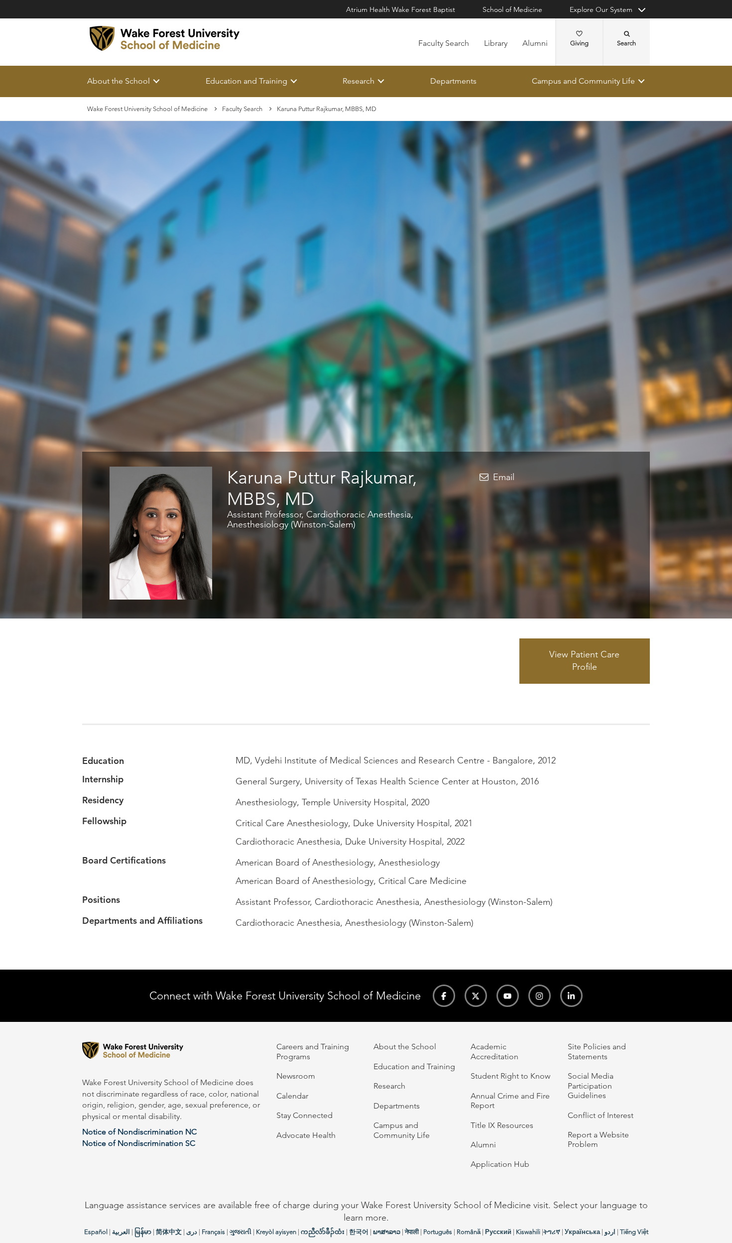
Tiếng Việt (634, 1232)
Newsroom (295, 1076)
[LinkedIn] (571, 996)
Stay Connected (304, 1115)
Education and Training (246, 81)
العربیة (121, 1232)
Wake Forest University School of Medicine (147, 109)
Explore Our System (601, 9)
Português (437, 1232)
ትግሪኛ (551, 1232)
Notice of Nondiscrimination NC (139, 1131)
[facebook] (444, 996)
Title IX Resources (502, 1125)
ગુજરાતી (240, 1232)
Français (213, 1232)
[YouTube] (507, 996)
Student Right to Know (510, 1076)
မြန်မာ (142, 1232)
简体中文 (169, 1232)
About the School (118, 81)
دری (191, 1232)
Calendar (292, 1096)
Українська (582, 1232)
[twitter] (476, 996)
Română (469, 1232)
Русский (498, 1232)
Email (503, 477)
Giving (579, 43)
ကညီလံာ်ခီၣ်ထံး (323, 1232)
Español (96, 1232)
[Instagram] (539, 996)
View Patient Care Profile (584, 661)
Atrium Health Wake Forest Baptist (400, 9)
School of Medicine (512, 9)
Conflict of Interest (600, 1115)
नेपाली (412, 1232)
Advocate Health (306, 1135)
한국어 (358, 1232)
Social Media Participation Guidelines (590, 1085)
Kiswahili (528, 1232)
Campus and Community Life (583, 81)
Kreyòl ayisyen (276, 1232)
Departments (453, 81)
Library (495, 43)
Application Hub (500, 1164)
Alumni (535, 43)
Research (358, 81)
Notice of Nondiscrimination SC (138, 1143)
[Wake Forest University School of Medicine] (164, 38)
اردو (610, 1232)
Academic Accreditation (494, 1051)
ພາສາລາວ (386, 1232)
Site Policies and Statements (597, 1051)
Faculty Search (443, 43)
